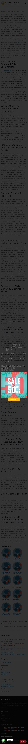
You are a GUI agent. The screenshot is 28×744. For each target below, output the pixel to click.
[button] (26, 344)
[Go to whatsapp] (3, 740)
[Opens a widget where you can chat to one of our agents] (23, 741)
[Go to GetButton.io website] (3, 742)
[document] (14, 372)
